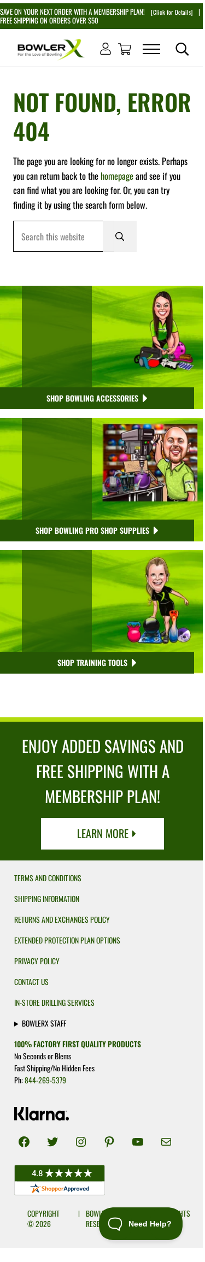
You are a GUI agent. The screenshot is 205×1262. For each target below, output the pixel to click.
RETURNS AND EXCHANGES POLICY (62, 919)
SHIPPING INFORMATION (46, 898)
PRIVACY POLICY (37, 961)
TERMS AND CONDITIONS (47, 877)
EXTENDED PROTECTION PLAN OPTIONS (67, 940)
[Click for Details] (170, 12)
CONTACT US (31, 981)
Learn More (102, 833)
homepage (117, 175)
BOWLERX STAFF (44, 1023)
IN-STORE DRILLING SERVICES (54, 1002)
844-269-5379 (45, 1080)
